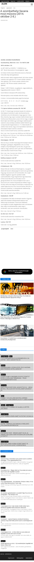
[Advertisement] (17, 40)
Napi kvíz (13, 1)
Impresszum (11, 558)
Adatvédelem (29, 558)
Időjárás (27, 1)
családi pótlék (20, 1)
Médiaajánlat (20, 558)
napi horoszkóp (5, 1)
